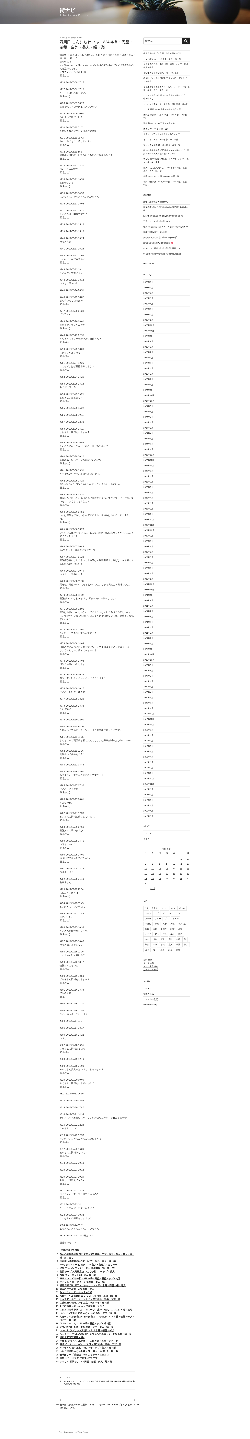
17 (146, 873)
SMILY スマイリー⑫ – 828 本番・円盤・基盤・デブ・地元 (90, 1278)
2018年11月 (148, 784)
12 (160, 868)
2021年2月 (148, 638)
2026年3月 (148, 309)
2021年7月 (148, 611)
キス (173, 908)
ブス (167, 918)
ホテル (175, 918)
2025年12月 (148, 325)
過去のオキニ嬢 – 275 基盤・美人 (77, 1289)
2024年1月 (148, 449)
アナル (154, 908)
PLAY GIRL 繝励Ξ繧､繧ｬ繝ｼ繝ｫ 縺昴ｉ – (161, 248)
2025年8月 (148, 347)
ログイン (147, 988)
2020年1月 (148, 708)
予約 (157, 924)
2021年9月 (148, 600)
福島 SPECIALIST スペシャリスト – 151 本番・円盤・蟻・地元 (93, 1285)
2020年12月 (148, 649)
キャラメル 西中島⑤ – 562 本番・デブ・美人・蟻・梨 (88, 1348)
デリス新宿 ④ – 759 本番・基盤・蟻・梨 (162, 59)
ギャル (182, 908)
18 (152, 873)
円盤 (96, 1381)
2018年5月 (148, 805)
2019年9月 (148, 730)
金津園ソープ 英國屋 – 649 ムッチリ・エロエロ (84, 1354)
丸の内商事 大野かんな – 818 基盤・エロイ (82, 1306)
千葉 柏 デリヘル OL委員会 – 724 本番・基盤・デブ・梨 (89, 1341)
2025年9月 (148, 341)
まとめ (146, 838)
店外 (115, 1381)
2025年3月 (148, 374)
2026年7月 (148, 287)
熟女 (147, 944)
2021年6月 (148, 616)
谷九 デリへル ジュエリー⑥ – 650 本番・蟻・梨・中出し (89, 1268)
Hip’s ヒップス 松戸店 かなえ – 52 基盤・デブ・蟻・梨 (88, 1313)
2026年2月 (148, 314)
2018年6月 (148, 800)
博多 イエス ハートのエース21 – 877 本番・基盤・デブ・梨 (90, 1344)
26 (160, 878)
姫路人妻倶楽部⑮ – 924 (72, 1337)
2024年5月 (148, 428)
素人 (170, 944)
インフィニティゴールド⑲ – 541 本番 (160, 139)
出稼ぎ (164, 929)
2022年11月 (148, 525)
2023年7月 (148, 482)
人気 (172, 924)
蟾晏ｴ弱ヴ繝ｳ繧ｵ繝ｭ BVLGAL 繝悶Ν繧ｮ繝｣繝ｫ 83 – (166, 227)
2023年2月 (148, 509)
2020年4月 (148, 692)
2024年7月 (148, 417)
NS (65, 1381)
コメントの (150, 999)
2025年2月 (148, 379)
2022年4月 (148, 562)
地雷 (172, 929)
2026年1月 (148, 320)
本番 (128, 1381)
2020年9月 (148, 665)
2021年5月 (148, 622)
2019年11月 (148, 719)
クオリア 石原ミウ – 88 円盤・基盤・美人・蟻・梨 (86, 1361)
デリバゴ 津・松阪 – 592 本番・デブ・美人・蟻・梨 (86, 1327)
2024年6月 (148, 422)
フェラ (148, 918)
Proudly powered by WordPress (73, 1432)
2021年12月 (148, 584)
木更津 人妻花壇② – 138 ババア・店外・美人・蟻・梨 (88, 1261)
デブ (157, 913)
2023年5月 (148, 492)
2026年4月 (148, 304)
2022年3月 (148, 568)
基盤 (111, 1381)
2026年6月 (148, 293)
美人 (186, 944)
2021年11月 (148, 589)
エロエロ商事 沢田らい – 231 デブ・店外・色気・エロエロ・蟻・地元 (96, 1309)
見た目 (162, 950)
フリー (158, 918)
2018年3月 (148, 816)
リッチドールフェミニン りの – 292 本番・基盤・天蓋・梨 (90, 1299)
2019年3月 (148, 762)
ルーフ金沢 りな (150, 966)
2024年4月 (148, 433)
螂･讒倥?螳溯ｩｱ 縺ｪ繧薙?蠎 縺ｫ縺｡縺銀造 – (163, 254)
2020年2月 (148, 703)
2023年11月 (148, 460)
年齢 (172, 934)
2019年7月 (148, 740)
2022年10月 (148, 530)
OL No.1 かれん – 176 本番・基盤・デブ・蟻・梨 (85, 1323)
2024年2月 (148, 444)
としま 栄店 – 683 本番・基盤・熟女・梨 (162, 109)
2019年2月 (148, 767)
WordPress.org (150, 1004)
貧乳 (74, 1384)
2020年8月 (148, 670)
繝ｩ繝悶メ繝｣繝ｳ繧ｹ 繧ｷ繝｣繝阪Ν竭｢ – (161, 237)
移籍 (163, 944)
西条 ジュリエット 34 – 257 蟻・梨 (78, 1275)
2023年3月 (148, 503)
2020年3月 (148, 697)
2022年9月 (148, 536)
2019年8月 (148, 735)
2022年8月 (148, 541)
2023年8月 (148, 476)
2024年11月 (148, 395)
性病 (147, 939)
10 (146, 868)
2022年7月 (148, 546)
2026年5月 (148, 298)
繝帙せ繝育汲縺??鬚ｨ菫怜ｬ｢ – (157, 202)
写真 (147, 929)
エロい (69, 1381)
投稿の (148, 994)
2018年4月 (148, 811)
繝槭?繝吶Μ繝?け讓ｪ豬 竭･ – (156, 232)
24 (146, 878)
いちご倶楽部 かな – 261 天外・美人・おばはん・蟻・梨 (89, 1351)
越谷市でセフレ (68, 1242)
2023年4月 (148, 498)
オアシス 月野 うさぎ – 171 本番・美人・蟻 (82, 1282)
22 (181, 873)
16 (188, 868)
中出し (148, 924)
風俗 (78, 1384)
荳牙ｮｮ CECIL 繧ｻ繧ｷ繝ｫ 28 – (156, 221)
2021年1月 (148, 643)
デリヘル (167, 913)
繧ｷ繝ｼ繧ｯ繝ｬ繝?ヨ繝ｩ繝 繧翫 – (158, 243)
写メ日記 (102, 1381)
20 (167, 873)
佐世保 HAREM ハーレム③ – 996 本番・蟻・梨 (84, 1302)
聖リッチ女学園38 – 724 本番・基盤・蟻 (161, 145)
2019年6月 (148, 746)
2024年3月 (148, 438)
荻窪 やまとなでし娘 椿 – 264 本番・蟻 (161, 176)
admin (79, 38)
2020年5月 (148, 687)
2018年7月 (148, 794)
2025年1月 (148, 385)
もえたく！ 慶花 (150, 969)
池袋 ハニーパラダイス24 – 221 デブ (79, 1358)
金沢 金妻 (147, 960)
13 (167, 868)
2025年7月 (148, 352)
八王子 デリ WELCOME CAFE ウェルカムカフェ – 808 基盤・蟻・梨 (96, 1334)
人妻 (92, 1381)
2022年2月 (148, 573)
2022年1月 (148, 579)
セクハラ (75, 1381)
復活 (180, 934)
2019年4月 (148, 757)
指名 (120, 1381)
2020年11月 (148, 654)
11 (152, 868)
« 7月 (152, 888)
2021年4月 (148, 627)
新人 (163, 939)
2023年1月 (148, 514)
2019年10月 (148, 724)
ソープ (82, 1381)
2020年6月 (148, 681)
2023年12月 (148, 455)
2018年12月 (148, 778)
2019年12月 (148, 714)
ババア (177, 913)
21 (174, 873)
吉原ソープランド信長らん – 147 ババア (161, 134)
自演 (67, 1384)
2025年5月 (148, 363)
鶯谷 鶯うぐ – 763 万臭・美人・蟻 (159, 123)
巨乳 (165, 934)
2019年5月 (148, 751)
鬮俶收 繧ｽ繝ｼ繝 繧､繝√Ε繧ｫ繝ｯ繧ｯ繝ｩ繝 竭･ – (164, 216)
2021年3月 (148, 633)
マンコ (87, 1381)
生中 (155, 944)
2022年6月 (148, 552)
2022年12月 (148, 519)
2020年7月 (148, 676)
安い (157, 934)
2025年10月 (148, 336)
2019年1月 (148, 773)
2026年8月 (148, 282)
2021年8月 (148, 606)
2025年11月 (148, 331)
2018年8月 (148, 789)
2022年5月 (148, 557)
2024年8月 (148, 412)
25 (152, 878)
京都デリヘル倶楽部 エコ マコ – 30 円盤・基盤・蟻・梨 (88, 1296)
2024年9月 (148, 406)
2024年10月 (148, 401)
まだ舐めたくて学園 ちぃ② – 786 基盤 (161, 73)
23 (188, 873)
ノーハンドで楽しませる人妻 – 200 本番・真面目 (165, 104)
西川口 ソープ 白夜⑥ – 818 (156, 129)
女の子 (148, 934)
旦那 (170, 939)
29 (181, 878)
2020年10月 (148, 660)
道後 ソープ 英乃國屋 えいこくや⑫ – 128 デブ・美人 (87, 1271)
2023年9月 (148, 471)
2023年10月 (148, 465)
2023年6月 (148, 487)
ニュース (67, 1377)
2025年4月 (148, 368)
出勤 (107, 1381)
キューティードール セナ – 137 (76, 1292)
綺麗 (178, 944)
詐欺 (170, 950)
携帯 (124, 1381)
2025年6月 (148, 358)
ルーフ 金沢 (148, 963)
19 (160, 873)
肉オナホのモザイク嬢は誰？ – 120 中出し (162, 53)
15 (181, 868)
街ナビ (68, 10)
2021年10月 (148, 595)
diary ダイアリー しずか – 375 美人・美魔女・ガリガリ (88, 1264)
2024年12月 (148, 390)
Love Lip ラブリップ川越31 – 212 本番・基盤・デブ (87, 1330)
